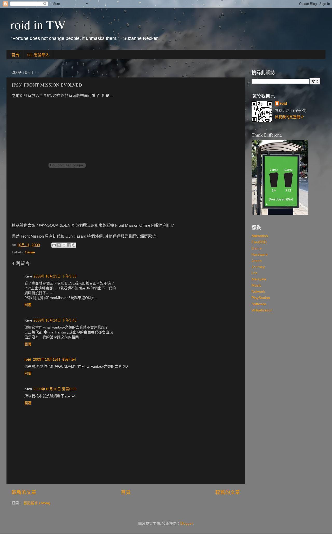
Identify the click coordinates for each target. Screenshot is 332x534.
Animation (260, 236)
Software (259, 304)
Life (255, 273)
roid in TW (38, 24)
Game (30, 252)
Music (256, 285)
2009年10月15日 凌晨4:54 (54, 359)
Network (258, 292)
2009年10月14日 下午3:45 (55, 320)
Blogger (186, 523)
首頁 (15, 54)
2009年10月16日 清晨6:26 (55, 389)
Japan (257, 261)
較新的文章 (24, 492)
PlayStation (261, 298)
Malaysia (259, 279)
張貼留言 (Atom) (37, 503)
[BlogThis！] (58, 245)
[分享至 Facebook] (68, 245)
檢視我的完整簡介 (289, 117)
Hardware (260, 255)
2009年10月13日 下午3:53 (55, 276)
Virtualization (262, 310)
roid (27, 359)
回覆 (28, 305)
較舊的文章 (227, 492)
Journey (258, 267)
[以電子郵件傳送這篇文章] (54, 245)
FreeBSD (259, 242)
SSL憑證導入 (38, 54)
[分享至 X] (63, 245)
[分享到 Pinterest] (73, 245)
